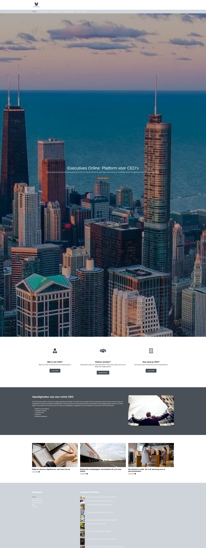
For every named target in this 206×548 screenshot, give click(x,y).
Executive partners (68, 11)
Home (34, 11)
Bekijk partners (103, 372)
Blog (78, 11)
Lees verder (55, 370)
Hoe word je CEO (56, 11)
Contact (84, 11)
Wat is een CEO (43, 11)
